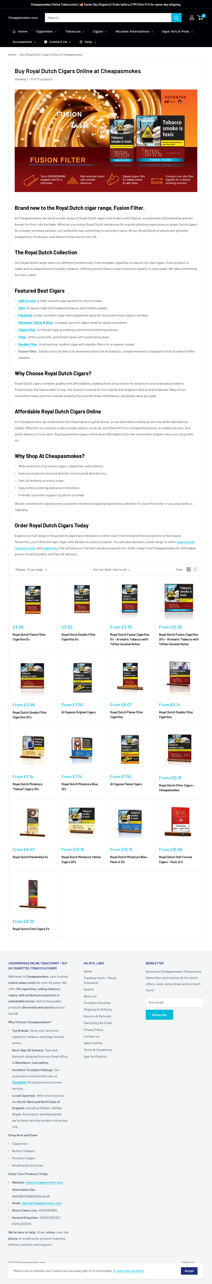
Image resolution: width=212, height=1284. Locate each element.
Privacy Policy (94, 1030)
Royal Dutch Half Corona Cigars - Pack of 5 (175, 859)
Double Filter (27, 344)
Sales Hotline (93, 1043)
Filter (22, 337)
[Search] (176, 17)
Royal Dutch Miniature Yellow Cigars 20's (81, 859)
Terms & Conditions (98, 1050)
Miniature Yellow (30, 322)
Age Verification (95, 1056)
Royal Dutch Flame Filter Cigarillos (126, 714)
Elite (21, 308)
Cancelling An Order (98, 1023)
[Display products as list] (195, 569)
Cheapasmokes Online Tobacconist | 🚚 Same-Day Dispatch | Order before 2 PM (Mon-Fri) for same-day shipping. (106, 4)
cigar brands (186, 542)
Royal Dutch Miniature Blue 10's (79, 786)
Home (12, 54)
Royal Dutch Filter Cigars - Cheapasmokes (176, 787)
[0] (200, 17)
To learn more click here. (129, 1271)
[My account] (192, 17)
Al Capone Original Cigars (78, 712)
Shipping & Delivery (98, 1009)
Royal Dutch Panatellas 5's (30, 857)
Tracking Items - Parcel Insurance (100, 980)
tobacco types (25, 548)
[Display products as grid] (188, 569)
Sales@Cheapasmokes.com (42, 1203)
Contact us (91, 1036)
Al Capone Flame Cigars (126, 784)
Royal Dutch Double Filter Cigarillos (176, 714)
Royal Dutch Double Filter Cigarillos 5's (78, 637)
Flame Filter (27, 330)
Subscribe (159, 1015)
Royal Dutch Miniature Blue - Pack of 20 (129, 859)
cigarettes (51, 548)
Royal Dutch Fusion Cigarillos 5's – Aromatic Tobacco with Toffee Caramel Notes (129, 639)
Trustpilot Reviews (97, 1003)
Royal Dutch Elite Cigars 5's (31, 929)
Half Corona (26, 301)
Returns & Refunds (97, 1016)
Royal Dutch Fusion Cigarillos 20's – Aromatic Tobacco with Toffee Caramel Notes (179, 639)
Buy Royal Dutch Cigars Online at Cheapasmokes (51, 54)
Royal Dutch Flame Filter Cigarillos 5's (29, 637)
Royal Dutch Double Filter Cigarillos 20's (30, 714)
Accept (189, 1271)
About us (90, 996)
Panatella (25, 315)
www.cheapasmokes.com (44, 1182)
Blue (49, 322)
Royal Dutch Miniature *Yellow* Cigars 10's (27, 786)
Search (89, 989)
